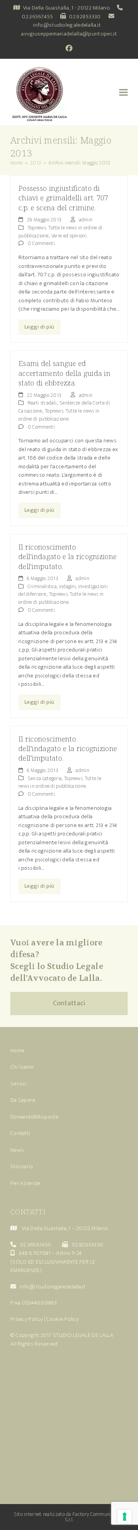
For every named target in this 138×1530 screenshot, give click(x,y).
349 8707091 (34, 1253)
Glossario (21, 1166)
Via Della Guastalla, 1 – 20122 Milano (65, 1228)
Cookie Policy (62, 1319)
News (17, 1150)
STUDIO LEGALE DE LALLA (83, 1335)
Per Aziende (25, 1183)
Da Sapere (23, 1100)
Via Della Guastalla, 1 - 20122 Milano (66, 8)
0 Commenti (41, 243)
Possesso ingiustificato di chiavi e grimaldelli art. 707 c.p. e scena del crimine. (63, 197)
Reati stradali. (43, 402)
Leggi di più (39, 327)
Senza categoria (45, 778)
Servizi (18, 1083)
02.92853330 (84, 16)
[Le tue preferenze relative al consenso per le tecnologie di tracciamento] (124, 1516)
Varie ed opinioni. (69, 235)
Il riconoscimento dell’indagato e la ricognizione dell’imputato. (67, 748)
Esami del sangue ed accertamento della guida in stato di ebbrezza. (64, 372)
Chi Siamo (22, 1067)
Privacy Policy (26, 1319)
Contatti (20, 1133)
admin (86, 219)
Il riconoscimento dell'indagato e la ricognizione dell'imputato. (67, 556)
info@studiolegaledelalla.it (67, 25)
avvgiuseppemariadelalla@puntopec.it (69, 34)
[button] (123, 92)
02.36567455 (37, 16)
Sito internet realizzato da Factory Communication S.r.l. (69, 1517)
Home (17, 1050)
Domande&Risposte (34, 1117)
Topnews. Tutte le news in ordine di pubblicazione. (58, 414)
